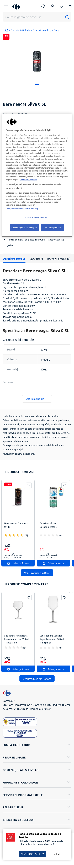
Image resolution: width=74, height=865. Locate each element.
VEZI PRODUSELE (30, 853)
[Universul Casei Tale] (16, 6)
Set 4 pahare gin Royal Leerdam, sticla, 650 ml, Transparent (17, 639)
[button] (70, 7)
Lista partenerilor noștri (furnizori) (22, 208)
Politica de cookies (28, 179)
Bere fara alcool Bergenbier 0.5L (48, 525)
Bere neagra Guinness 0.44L (16, 525)
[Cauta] (67, 17)
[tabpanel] (37, 55)
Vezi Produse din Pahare (37, 678)
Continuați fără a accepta (24, 227)
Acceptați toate (53, 227)
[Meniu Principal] (6, 6)
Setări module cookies (36, 217)
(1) (26, 535)
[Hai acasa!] (6, 30)
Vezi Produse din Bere (37, 572)
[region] (37, 175)
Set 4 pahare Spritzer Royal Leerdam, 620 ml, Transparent (52, 639)
